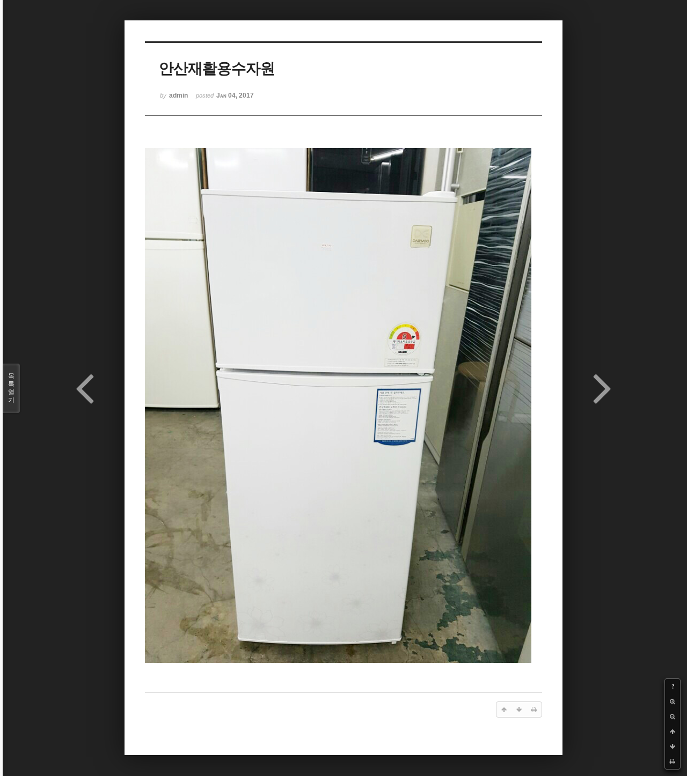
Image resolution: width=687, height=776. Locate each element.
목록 (11, 388)
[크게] (672, 701)
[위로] (672, 731)
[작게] (672, 716)
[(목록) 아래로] (672, 746)
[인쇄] (672, 761)
